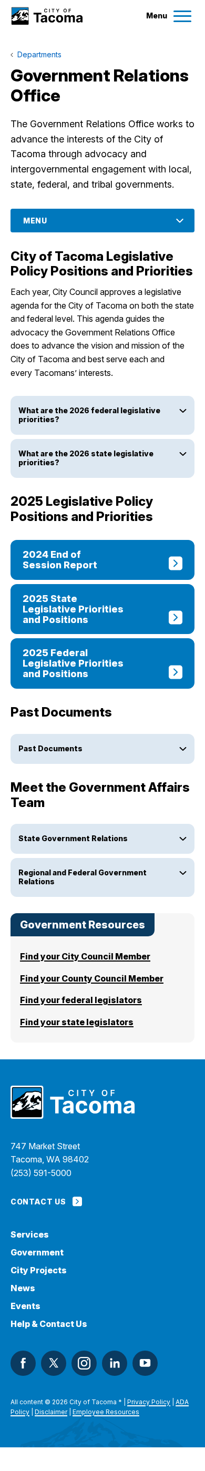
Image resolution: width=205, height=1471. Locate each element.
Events (25, 1306)
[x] (53, 1363)
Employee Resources (106, 1412)
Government (37, 1253)
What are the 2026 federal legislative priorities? (89, 415)
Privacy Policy (148, 1402)
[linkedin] (114, 1363)
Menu (35, 220)
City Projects (39, 1270)
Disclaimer (51, 1412)
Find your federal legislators (81, 1000)
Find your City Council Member (85, 956)
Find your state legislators (77, 1022)
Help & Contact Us (49, 1324)
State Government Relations (73, 838)
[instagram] (84, 1363)
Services (30, 1235)
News (23, 1288)
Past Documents (50, 748)
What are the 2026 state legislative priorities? (85, 458)
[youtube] (145, 1363)
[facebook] (23, 1363)
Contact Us (38, 1201)
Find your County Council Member (91, 978)
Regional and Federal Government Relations (82, 877)
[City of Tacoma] (47, 16)
